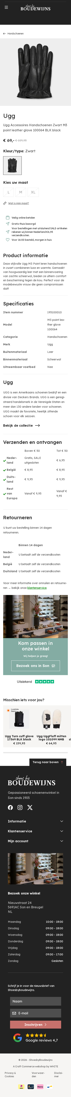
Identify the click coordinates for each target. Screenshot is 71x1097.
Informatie (17, 821)
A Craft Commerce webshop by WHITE (35, 1066)
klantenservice (37, 588)
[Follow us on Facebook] (10, 807)
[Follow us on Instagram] (20, 807)
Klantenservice (20, 831)
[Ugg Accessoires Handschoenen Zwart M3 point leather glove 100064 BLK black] (12, 165)
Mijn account (18, 841)
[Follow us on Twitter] (30, 807)
